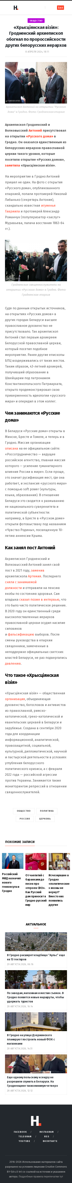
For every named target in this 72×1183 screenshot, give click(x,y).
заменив (37, 570)
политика (47, 811)
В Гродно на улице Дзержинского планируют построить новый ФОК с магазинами (31, 1039)
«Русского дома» (40, 136)
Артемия (34, 576)
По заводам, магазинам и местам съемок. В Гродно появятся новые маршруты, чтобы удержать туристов (35, 997)
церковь (45, 818)
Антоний (35, 130)
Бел (60, 7)
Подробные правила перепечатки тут (41, 1176)
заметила (13, 165)
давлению (13, 663)
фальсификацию (21, 634)
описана (11, 448)
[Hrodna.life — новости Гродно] (16, 7)
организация (15, 699)
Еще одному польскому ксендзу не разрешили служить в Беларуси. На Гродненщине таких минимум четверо (32, 1082)
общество (36, 20)
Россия (25, 818)
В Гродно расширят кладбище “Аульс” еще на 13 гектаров (36, 957)
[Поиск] (48, 7)
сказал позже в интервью (39, 599)
